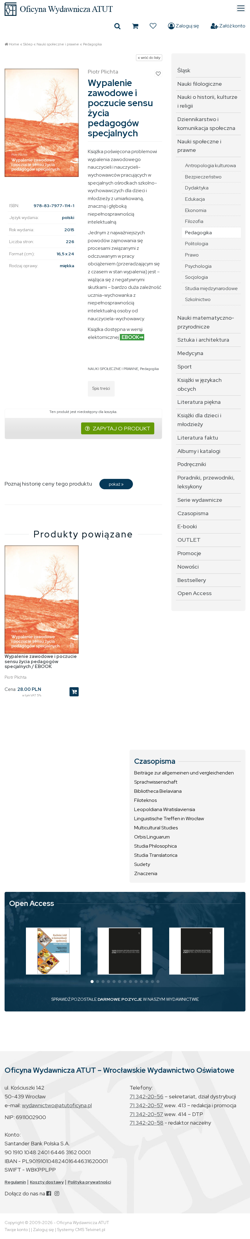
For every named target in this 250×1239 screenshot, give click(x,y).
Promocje (189, 553)
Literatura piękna (199, 401)
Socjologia (196, 277)
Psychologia (198, 266)
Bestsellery (191, 580)
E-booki (187, 526)
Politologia (196, 243)
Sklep (28, 44)
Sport (184, 366)
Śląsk (183, 70)
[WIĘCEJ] (53, 951)
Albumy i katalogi (198, 450)
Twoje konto (16, 1229)
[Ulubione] (153, 26)
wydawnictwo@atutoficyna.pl (57, 1105)
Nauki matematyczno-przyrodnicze (205, 322)
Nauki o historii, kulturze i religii (207, 101)
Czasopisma (193, 513)
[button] (92, 981)
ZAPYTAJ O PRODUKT (121, 428)
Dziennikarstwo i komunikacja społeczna (206, 123)
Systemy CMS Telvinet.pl (81, 1229)
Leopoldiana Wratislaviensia (164, 809)
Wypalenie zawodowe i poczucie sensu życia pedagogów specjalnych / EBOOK (41, 661)
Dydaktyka (197, 188)
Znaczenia (145, 873)
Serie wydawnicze (199, 499)
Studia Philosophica (155, 846)
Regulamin (15, 1182)
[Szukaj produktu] (117, 26)
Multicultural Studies (156, 827)
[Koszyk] (135, 26)
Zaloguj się (187, 26)
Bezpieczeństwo (203, 177)
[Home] (125, 9)
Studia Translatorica (155, 855)
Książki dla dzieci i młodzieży (199, 420)
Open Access (194, 593)
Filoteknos (145, 800)
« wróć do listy (149, 57)
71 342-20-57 (146, 1105)
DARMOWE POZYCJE (120, 999)
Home (14, 44)
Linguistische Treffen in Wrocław (169, 818)
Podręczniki (191, 464)
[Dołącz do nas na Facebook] (48, 1193)
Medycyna (190, 353)
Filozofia (194, 221)
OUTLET (189, 539)
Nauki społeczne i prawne (58, 44)
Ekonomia (195, 210)
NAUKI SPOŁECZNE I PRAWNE (113, 368)
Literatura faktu (197, 437)
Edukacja (195, 199)
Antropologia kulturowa (210, 165)
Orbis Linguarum (152, 837)
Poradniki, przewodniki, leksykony (206, 482)
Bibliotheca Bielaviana (158, 791)
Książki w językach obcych (199, 384)
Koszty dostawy (47, 1182)
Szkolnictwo (198, 299)
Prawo (192, 255)
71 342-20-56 (146, 1096)
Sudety (142, 864)
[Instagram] (57, 1193)
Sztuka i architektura (203, 339)
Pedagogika (92, 44)
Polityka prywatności (89, 1182)
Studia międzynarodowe (211, 288)
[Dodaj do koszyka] (74, 691)
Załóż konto (231, 26)
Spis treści (101, 388)
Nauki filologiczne (199, 83)
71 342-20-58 (146, 1122)
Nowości (188, 566)
